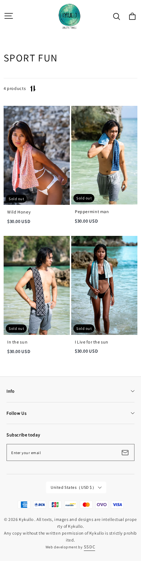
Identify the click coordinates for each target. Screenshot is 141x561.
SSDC (89, 547)
